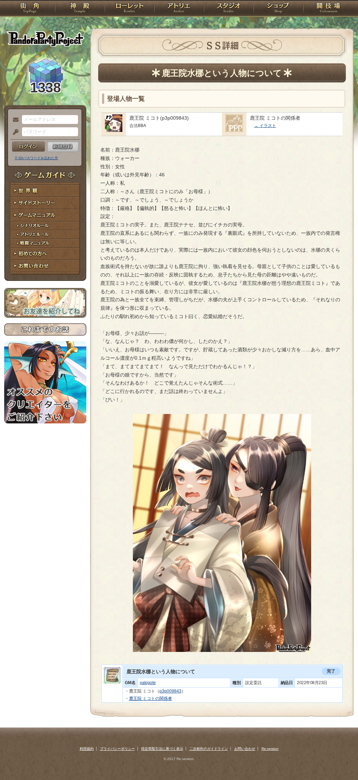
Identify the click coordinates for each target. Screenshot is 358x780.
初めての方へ (45, 254)
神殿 (80, 8)
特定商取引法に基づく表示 (162, 749)
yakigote (148, 682)
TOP (29, 8)
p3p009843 (170, 691)
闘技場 (328, 8)
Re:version (270, 749)
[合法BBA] (113, 130)
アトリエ (179, 8)
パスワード (14, 132)
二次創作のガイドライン (208, 749)
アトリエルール (45, 234)
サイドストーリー (45, 203)
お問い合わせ (45, 266)
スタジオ (228, 8)
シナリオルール (45, 226)
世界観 (45, 191)
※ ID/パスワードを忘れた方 (36, 158)
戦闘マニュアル (45, 243)
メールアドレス (14, 120)
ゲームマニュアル (45, 215)
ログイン (28, 146)
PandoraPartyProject (45, 38)
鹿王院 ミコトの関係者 (150, 698)
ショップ (278, 8)
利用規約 (87, 749)
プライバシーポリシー (117, 749)
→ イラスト (265, 125)
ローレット (129, 8)
